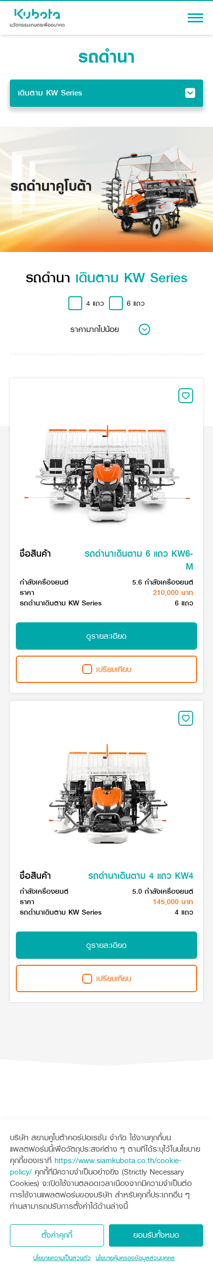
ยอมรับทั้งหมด (156, 1235)
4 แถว (95, 303)
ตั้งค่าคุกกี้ (57, 1235)
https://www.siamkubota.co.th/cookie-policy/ (96, 1166)
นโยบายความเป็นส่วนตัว (62, 1258)
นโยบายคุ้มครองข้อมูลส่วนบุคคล (135, 1258)
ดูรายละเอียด (106, 636)
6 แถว (136, 303)
